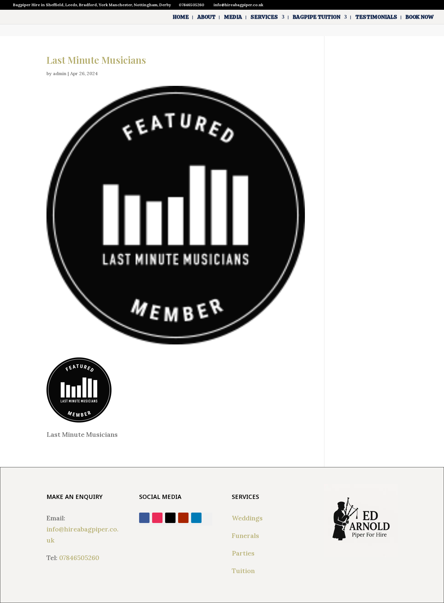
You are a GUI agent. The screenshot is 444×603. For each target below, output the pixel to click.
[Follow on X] (170, 518)
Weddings (247, 518)
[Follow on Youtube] (183, 518)
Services (264, 17)
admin (59, 73)
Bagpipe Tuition (316, 17)
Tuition (243, 571)
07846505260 (79, 558)
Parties (243, 553)
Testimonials (376, 17)
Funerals (245, 535)
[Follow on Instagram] (157, 518)
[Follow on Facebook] (144, 518)
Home (181, 17)
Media (233, 17)
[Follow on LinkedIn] (196, 518)
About (206, 17)
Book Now (420, 17)
